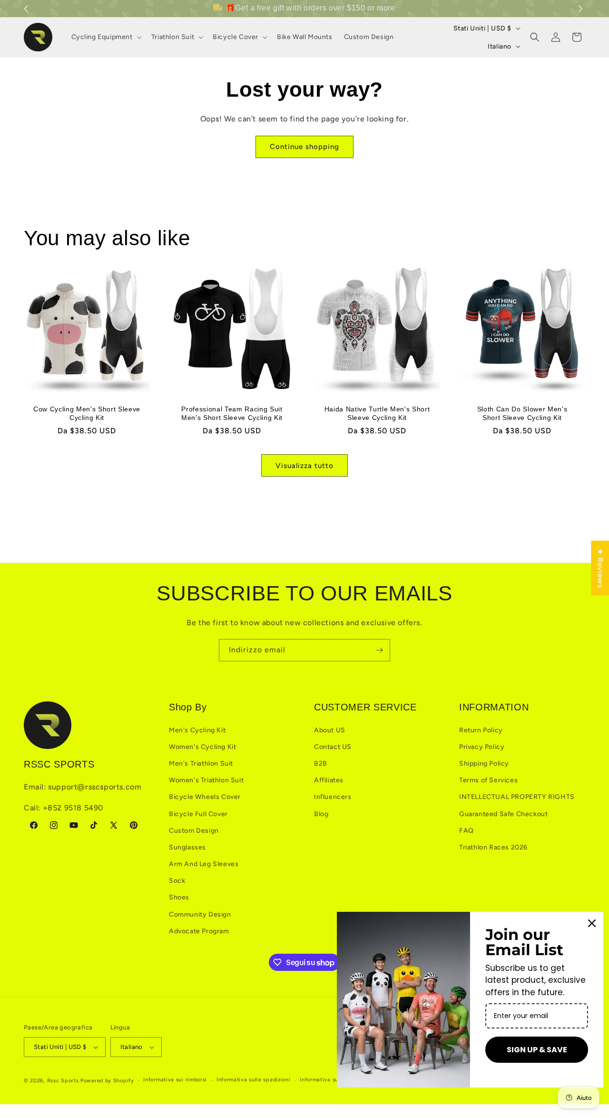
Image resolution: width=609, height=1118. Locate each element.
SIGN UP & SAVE (537, 1049)
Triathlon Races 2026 (493, 847)
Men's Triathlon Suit (201, 763)
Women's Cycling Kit (202, 747)
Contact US (333, 747)
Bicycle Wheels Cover (205, 797)
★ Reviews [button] (600, 568)
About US (329, 730)
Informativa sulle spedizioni (253, 1080)
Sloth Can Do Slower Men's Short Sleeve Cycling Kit (522, 413)
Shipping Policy (484, 763)
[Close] (591, 923)
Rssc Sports (63, 1081)
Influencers (333, 797)
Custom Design (194, 831)
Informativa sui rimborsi (175, 1080)
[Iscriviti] (379, 650)
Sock (177, 881)
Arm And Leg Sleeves (203, 864)
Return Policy (481, 730)
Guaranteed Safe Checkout (503, 814)
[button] (582, 8)
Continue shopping (304, 146)
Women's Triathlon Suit (206, 780)
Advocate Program (199, 931)
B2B (320, 763)
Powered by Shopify (107, 1081)
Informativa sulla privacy (333, 1080)
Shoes (179, 897)
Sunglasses (187, 847)
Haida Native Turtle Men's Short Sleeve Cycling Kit (377, 413)
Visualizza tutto (304, 465)
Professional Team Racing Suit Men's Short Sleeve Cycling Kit (232, 413)
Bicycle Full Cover (198, 814)
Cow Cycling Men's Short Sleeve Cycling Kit (86, 413)
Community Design (200, 914)
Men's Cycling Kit (197, 730)
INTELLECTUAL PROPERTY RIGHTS (517, 797)
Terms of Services (488, 780)
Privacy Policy (481, 747)
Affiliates (329, 780)
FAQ (466, 831)
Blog (321, 814)
